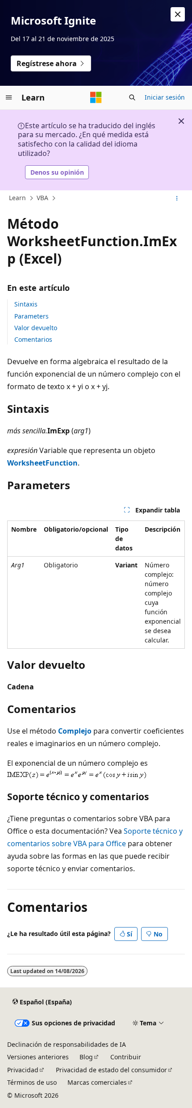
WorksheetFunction (42, 463)
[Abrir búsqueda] (132, 97)
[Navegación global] (9, 97)
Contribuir (125, 1057)
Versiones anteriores (38, 1057)
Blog (86, 1057)
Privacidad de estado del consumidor (111, 1070)
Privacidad (22, 1070)
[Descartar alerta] (178, 14)
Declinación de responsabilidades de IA (66, 1044)
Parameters (31, 316)
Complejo (75, 731)
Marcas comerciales (97, 1082)
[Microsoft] (96, 97)
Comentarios (33, 339)
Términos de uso (32, 1082)
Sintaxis (26, 304)
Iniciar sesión (165, 97)
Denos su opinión (57, 172)
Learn (17, 197)
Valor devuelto (35, 327)
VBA (42, 197)
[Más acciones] (177, 198)
